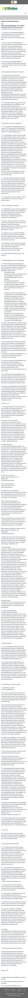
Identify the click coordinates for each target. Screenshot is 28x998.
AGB (24, 989)
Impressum (19, 989)
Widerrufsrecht (5, 403)
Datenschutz (5, 830)
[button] (14, 2)
